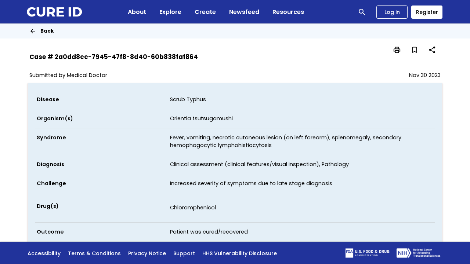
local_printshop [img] (397, 50)
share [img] (432, 50)
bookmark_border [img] (415, 50)
